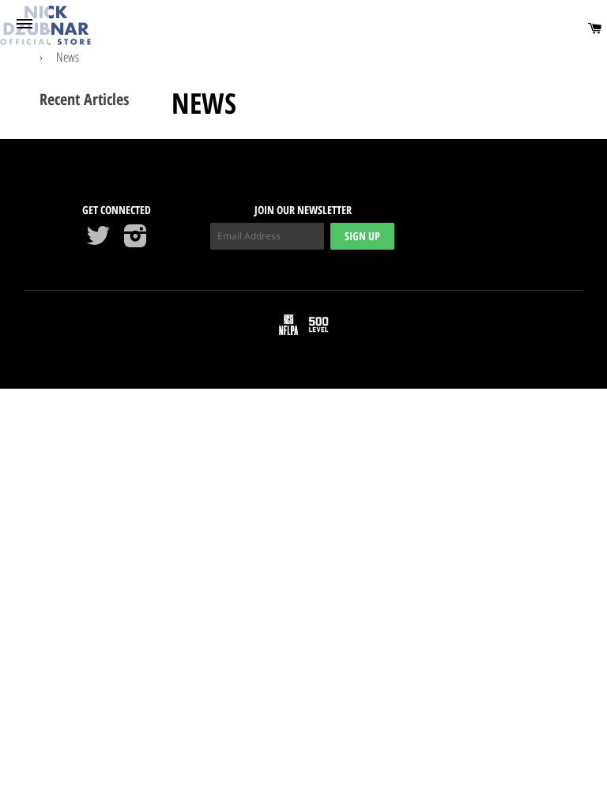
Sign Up (362, 235)
